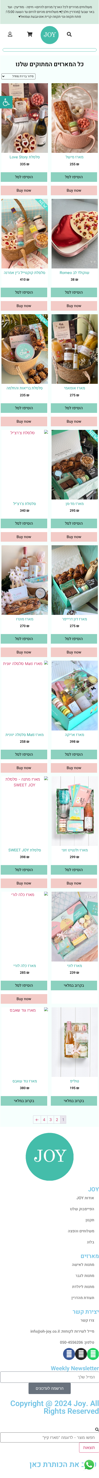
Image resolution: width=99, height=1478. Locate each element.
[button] (89, 35)
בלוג (90, 1242)
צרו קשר (87, 1320)
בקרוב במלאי (74, 985)
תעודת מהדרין (82, 1298)
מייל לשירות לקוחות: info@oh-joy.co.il (62, 1331)
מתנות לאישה (83, 1265)
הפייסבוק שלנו (82, 1209)
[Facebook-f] (69, 1354)
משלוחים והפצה (81, 1231)
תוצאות (89, 1447)
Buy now (74, 190)
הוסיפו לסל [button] (74, 177)
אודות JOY (85, 1198)
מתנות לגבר (85, 1276)
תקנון (90, 1220)
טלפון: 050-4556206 (77, 1342)
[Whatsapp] (93, 1354)
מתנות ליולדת (83, 1287)
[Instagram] (81, 1354)
